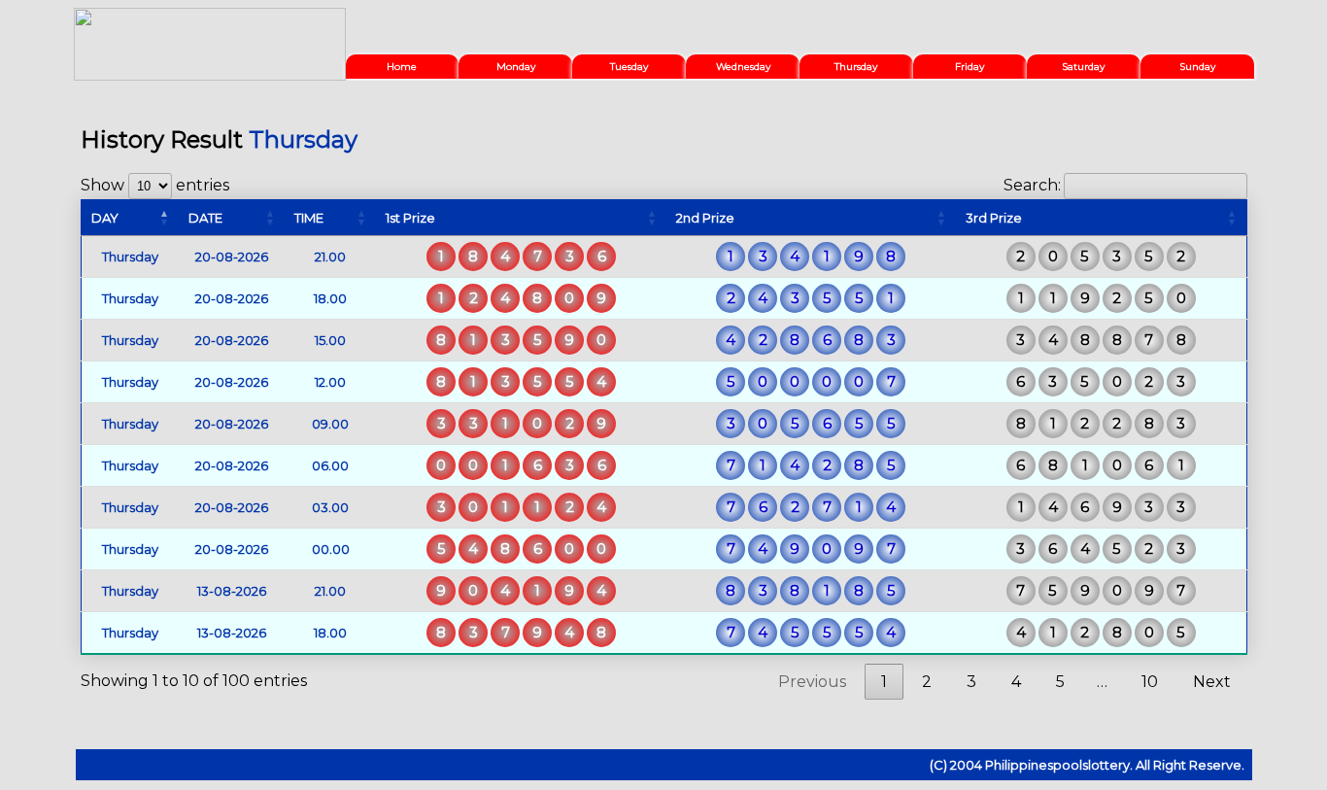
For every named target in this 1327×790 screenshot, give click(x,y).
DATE (205, 217)
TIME (308, 217)
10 (1149, 681)
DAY (105, 217)
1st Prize (410, 217)
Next (1212, 681)
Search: (1032, 185)
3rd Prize (994, 217)
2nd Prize (705, 217)
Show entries (155, 185)
